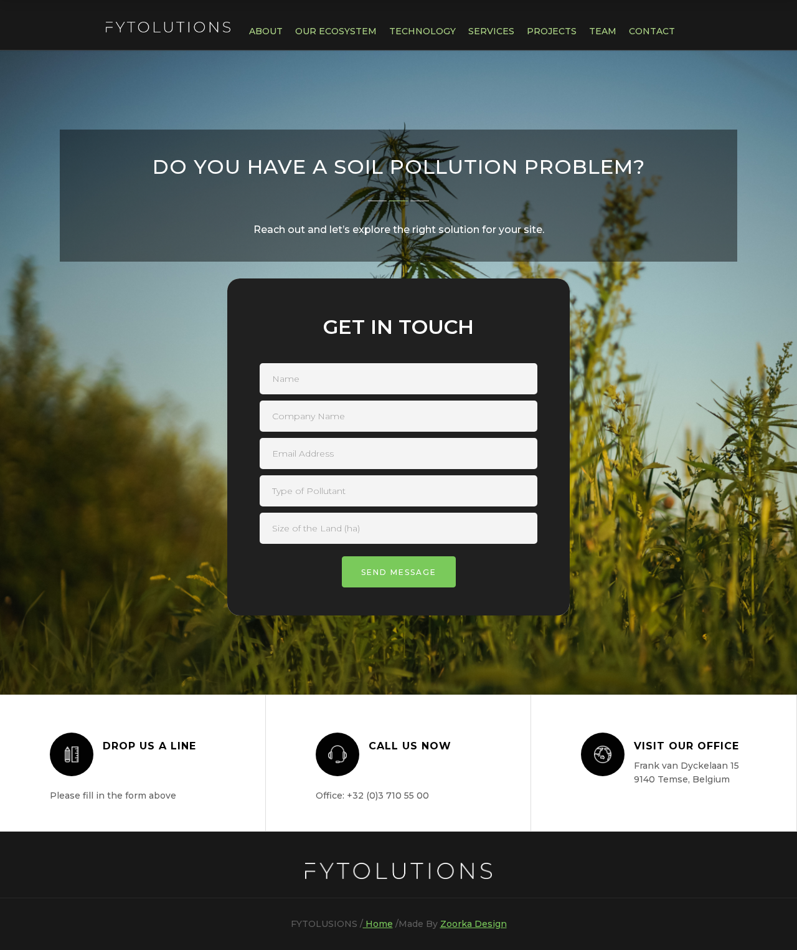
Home (378, 923)
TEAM (602, 31)
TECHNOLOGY (422, 31)
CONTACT (652, 31)
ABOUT (266, 31)
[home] (168, 22)
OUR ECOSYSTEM (336, 31)
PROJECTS (552, 31)
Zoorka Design (473, 923)
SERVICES (491, 31)
